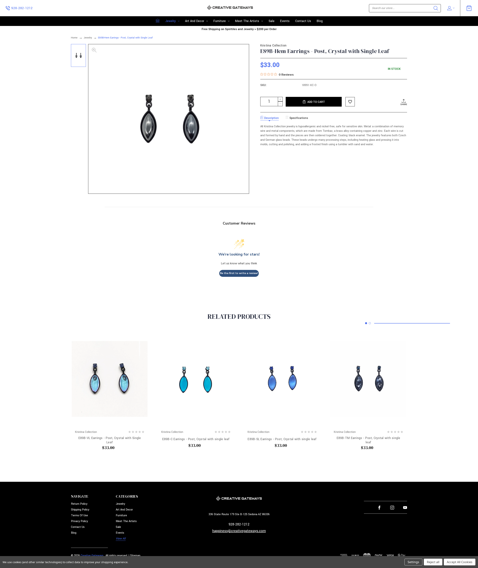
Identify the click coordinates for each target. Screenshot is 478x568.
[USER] (450, 8)
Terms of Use (79, 515)
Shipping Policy (80, 510)
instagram (392, 508)
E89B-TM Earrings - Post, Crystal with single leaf (368, 440)
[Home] (157, 20)
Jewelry (170, 21)
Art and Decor (194, 21)
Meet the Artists (247, 21)
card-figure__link (110, 378)
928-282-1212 (239, 524)
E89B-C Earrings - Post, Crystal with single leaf (196, 439)
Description (271, 118)
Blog (320, 21)
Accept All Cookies (459, 562)
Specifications (298, 118)
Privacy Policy (79, 521)
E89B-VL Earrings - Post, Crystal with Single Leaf (109, 440)
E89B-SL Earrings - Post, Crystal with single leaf (282, 439)
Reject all (433, 562)
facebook (379, 508)
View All (121, 539)
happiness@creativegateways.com (239, 530)
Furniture (219, 21)
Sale (271, 21)
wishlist (350, 101)
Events (285, 21)
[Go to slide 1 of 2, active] (366, 323)
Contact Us (303, 21)
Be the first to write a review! (239, 273)
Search (436, 8)
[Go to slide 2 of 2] (370, 323)
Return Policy (79, 504)
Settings (413, 562)
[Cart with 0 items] (469, 8)
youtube (405, 508)
